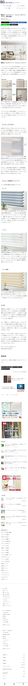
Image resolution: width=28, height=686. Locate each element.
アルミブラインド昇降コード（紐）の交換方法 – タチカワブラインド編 (16, 499)
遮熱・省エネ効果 (6, 594)
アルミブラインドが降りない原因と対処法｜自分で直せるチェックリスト (16, 517)
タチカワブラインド (6, 368)
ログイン (4, 675)
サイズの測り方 (5, 612)
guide (24, 654)
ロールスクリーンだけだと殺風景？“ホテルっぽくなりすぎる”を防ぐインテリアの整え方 (15, 451)
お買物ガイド (5, 654)
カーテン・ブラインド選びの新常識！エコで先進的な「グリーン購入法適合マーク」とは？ (16, 445)
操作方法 (4, 618)
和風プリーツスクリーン (7, 605)
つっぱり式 (5, 599)
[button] (14, 24)
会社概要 (4, 663)
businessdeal (23, 667)
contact (24, 657)
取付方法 (4, 616)
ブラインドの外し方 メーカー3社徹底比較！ (13, 504)
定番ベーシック (5, 590)
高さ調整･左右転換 (6, 634)
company (23, 662)
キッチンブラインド (6, 598)
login (24, 673)
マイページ (5, 678)
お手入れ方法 (5, 620)
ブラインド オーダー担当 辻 (6, 20)
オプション (5, 641)
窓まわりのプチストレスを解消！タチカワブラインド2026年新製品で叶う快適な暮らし (16, 462)
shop (24, 659)
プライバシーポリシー (7, 666)
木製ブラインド (5, 603)
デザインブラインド (6, 601)
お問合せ (4, 657)
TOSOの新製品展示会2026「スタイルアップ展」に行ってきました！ (16, 457)
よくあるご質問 (5, 645)
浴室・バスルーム (6, 592)
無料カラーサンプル (6, 624)
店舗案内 (4, 660)
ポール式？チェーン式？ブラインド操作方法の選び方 (15, 510)
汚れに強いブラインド (7, 596)
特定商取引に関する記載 (7, 669)
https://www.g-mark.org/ (6, 348)
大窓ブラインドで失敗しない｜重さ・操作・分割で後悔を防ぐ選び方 (16, 468)
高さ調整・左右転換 (6, 614)
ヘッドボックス (5, 640)
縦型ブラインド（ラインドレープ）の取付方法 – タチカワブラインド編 (16, 523)
